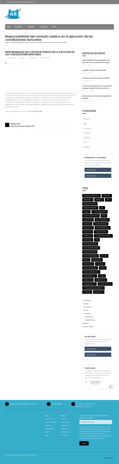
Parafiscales (97, 260)
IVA (97, 240)
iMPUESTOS (87, 236)
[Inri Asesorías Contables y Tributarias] (13, 14)
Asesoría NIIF (89, 317)
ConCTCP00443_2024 (35, 111)
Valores (63, 419)
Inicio (9, 27)
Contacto (44, 27)
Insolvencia (87, 240)
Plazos (103, 268)
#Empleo (99, 200)
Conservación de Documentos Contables (95, 78)
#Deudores (88, 200)
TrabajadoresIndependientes (93, 288)
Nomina (104, 256)
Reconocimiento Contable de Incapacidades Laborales (96, 97)
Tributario (87, 292)
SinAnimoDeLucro (105, 284)
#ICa (108, 200)
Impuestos (87, 138)
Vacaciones (99, 292)
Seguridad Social (89, 284)
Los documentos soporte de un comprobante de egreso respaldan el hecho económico (97, 87)
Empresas (33, 58)
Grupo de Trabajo (88, 326)
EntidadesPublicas (101, 224)
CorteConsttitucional (91, 216)
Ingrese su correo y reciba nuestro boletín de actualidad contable (94, 417)
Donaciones (88, 220)
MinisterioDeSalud (90, 252)
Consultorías (87, 307)
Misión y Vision (49, 419)
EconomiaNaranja (102, 220)
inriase (22, 58)
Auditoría (87, 119)
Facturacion (88, 228)
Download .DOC (91, 176)
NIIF (85, 142)
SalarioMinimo (100, 280)
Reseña (63, 416)
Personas (87, 147)
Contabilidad (86, 300)
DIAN (103, 216)
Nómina (85, 310)
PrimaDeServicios (89, 276)
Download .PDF (91, 170)
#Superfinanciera (90, 204)
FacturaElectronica (103, 228)
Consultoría (87, 128)
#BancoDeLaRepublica (91, 196)
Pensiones (100, 264)
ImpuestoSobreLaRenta (103, 236)
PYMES (102, 276)
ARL (102, 208)
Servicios (31, 27)
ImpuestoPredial (101, 232)
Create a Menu (109, 458)
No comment (45, 58)
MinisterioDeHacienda (91, 248)
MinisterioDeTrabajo (90, 256)
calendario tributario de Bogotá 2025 (22, 125)
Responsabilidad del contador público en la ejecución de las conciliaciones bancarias (96, 61)
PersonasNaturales (90, 268)
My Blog (85, 304)
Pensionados (88, 264)
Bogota (86, 212)
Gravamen (87, 232)
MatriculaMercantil (90, 244)
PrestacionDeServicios (91, 272)
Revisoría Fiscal (90, 320)
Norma (86, 260)
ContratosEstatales (99, 212)
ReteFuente (88, 280)
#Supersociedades (90, 208)
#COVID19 (106, 196)
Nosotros (18, 27)
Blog (54, 27)
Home (7, 42)
